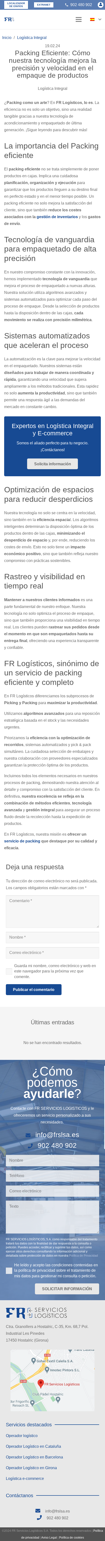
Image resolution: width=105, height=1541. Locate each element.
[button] (95, 19)
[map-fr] (52, 1380)
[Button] (100, 5)
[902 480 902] (33, 1145)
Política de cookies (71, 1537)
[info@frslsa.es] (30, 1134)
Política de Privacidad (83, 1255)
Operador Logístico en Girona (31, 1468)
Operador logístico (22, 1436)
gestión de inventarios (57, 217)
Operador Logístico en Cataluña (33, 1446)
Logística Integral (52, 88)
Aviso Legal (49, 1537)
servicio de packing (22, 841)
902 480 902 (57, 1145)
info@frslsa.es (57, 1135)
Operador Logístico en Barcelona (34, 1457)
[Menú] (79, 19)
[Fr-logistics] (9, 19)
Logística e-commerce (25, 1478)
